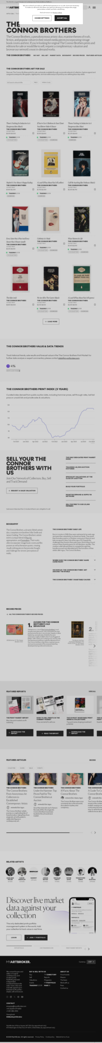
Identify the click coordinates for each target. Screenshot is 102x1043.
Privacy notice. (57, 13)
